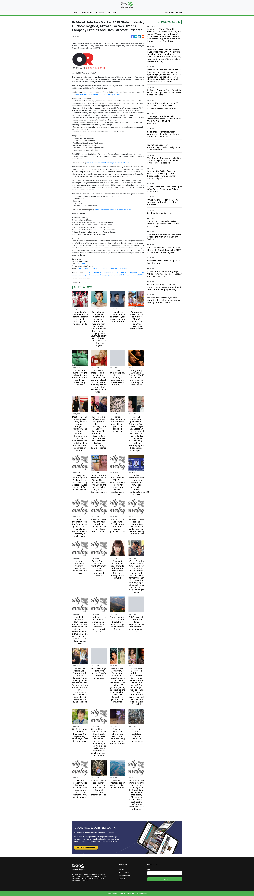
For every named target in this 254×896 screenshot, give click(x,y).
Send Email (81, 264)
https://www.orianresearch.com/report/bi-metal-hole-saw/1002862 (103, 268)
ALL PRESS (100, 13)
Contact (122, 879)
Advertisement (124, 876)
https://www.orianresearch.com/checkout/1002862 (113, 210)
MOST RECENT (87, 13)
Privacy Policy (124, 872)
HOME (76, 13)
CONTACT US (112, 13)
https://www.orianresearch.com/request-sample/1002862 (107, 163)
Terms (121, 869)
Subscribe (164, 879)
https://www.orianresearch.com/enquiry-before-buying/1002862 (96, 94)
